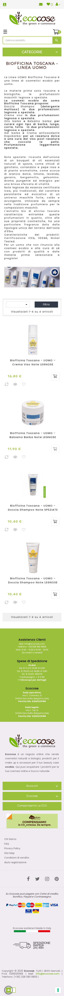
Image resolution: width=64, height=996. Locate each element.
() (52, 4)
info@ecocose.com (47, 973)
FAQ (6, 843)
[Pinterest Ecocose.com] (56, 879)
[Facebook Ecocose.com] (28, 879)
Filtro (46, 304)
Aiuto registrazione (15, 862)
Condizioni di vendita (16, 857)
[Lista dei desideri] (24, 384)
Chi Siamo (10, 839)
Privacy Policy (12, 848)
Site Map (9, 853)
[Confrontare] (7, 384)
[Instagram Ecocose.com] (47, 879)
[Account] (58, 4)
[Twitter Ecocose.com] (37, 879)
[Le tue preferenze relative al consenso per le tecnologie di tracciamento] (58, 990)
